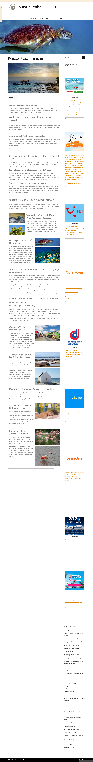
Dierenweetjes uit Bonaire (70, 703)
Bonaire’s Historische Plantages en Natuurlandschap (72, 655)
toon (15, 97)
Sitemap (62, 18)
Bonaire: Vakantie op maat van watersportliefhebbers (71, 725)
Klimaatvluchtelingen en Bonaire (72, 706)
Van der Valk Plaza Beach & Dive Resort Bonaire (43, 18)
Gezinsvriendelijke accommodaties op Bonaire (73, 641)
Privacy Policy (23, 760)
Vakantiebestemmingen (70, 15)
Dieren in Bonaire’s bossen (70, 732)
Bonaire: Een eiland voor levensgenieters (73, 678)
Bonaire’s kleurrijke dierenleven (71, 645)
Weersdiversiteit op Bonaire (71, 747)
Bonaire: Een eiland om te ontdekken (72, 681)
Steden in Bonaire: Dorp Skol (71, 666)
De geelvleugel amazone (70, 630)
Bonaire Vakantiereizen (37, 7)
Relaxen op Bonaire (68, 651)
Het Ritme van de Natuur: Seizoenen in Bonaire (73, 687)
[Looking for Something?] (73, 57)
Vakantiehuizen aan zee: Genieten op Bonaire (73, 694)
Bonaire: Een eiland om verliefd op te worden (72, 718)
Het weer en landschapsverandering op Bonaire (73, 669)
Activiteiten (31, 15)
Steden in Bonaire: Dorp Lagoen (71, 740)
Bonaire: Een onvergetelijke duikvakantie (73, 658)
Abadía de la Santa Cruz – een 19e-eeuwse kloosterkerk (74, 699)
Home (18, 15)
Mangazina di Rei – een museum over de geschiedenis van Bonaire (73, 662)
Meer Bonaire (56, 15)
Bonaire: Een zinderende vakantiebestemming (70, 750)
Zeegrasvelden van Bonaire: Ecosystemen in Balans (74, 736)
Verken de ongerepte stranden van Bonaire (74, 714)
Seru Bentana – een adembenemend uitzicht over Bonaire (72, 743)
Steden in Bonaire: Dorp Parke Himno (73, 711)
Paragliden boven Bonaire (70, 691)
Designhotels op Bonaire (70, 722)
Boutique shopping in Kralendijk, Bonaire (73, 729)
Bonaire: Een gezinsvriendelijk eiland (72, 638)
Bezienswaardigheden (44, 15)
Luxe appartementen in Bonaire (71, 684)
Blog (23, 15)
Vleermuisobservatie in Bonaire (71, 648)
